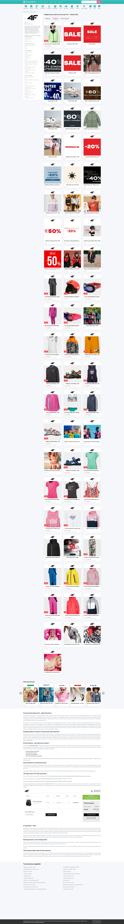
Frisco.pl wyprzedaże (29, 97)
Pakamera (27, 71)
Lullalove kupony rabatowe (30, 88)
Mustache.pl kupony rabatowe (31, 64)
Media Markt (27, 93)
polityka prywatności (40, 922)
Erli (25, 78)
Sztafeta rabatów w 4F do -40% (31, 886)
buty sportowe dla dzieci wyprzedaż (34, 756)
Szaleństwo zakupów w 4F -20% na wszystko (73, 884)
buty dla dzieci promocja (31, 752)
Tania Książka (27, 68)
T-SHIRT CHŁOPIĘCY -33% (69, 869)
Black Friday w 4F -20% (68, 882)
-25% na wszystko (67, 871)
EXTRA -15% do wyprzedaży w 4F (31, 880)
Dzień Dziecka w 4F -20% (29, 884)
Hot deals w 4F (66, 880)
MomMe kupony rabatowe (30, 94)
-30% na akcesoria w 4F (68, 889)
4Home (26, 53)
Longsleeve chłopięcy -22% (30, 867)
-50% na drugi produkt (29, 878)
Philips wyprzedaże (29, 91)
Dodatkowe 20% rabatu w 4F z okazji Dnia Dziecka (35, 889)
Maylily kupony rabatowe (30, 69)
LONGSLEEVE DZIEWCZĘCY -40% (71, 867)
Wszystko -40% (27, 875)
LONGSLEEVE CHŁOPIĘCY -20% (31, 869)
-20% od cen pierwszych (68, 878)
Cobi (26, 84)
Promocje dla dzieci (33, 745)
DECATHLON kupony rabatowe (31, 61)
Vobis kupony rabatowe (30, 85)
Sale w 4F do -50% (28, 871)
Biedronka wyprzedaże (29, 72)
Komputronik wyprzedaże (30, 67)
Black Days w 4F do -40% (68, 886)
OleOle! (26, 65)
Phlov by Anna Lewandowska (31, 62)
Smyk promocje (28, 58)
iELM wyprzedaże (28, 55)
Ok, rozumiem (96, 921)
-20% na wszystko (28, 873)
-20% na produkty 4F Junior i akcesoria (71, 873)
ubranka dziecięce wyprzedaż (32, 751)
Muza (26, 59)
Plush (26, 81)
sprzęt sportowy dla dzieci (32, 754)
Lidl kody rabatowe (29, 52)
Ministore (27, 56)
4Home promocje (28, 82)
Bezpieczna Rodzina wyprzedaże (31, 79)
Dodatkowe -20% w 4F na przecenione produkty (34, 882)
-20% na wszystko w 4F (68, 875)
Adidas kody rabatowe (29, 76)
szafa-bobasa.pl (28, 87)
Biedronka (27, 90)
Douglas (26, 96)
